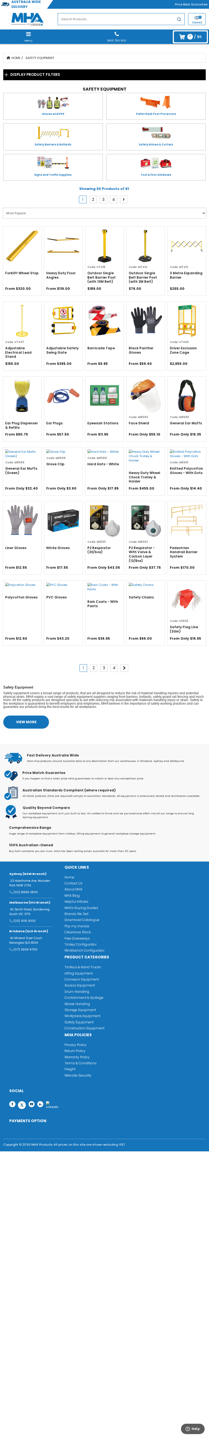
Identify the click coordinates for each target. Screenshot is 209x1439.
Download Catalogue (81, 919)
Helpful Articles (76, 901)
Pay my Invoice (76, 926)
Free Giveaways (77, 938)
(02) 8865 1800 (25, 892)
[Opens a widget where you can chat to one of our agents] (190, 1430)
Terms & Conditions (80, 1063)
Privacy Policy (75, 1044)
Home (15, 58)
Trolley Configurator (80, 944)
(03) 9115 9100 (24, 921)
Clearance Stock (77, 932)
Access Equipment (79, 985)
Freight (69, 1069)
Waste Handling (77, 1004)
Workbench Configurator (84, 950)
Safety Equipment (40, 58)
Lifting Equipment (78, 973)
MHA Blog (72, 895)
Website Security (77, 1075)
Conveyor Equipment (81, 979)
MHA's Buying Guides (81, 907)
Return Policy (74, 1050)
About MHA (73, 889)
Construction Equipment (84, 1028)
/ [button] (195, 36)
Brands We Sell (76, 913)
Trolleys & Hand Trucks (82, 967)
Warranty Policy (77, 1057)
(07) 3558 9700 (25, 949)
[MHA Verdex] (27, 19)
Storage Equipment (80, 1010)
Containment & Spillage (83, 997)
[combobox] (121, 19)
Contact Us (73, 883)
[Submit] (179, 20)
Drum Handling (76, 991)
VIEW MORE (26, 722)
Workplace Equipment (82, 1016)
